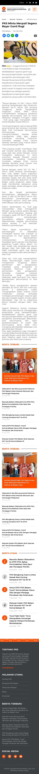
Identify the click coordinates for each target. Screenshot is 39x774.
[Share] (17, 35)
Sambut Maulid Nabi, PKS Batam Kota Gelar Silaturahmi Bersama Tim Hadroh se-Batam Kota (15, 710)
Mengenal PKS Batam (10, 683)
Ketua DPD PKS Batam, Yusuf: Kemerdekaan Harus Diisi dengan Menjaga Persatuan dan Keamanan (21, 591)
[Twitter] (8, 35)
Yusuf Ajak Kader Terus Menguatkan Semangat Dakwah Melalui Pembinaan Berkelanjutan (22, 619)
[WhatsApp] (12, 35)
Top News (19, 19)
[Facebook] (4, 35)
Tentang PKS (7, 679)
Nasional (12, 19)
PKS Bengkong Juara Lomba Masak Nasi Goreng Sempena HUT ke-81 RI (22, 577)
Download (5, 696)
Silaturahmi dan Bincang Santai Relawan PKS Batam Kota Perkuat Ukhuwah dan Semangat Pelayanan (15, 719)
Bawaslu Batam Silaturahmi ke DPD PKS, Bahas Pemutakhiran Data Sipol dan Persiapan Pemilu (21, 563)
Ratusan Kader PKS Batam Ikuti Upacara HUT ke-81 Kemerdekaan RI (21, 605)
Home (4, 19)
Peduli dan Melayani (9, 687)
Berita (4, 692)
